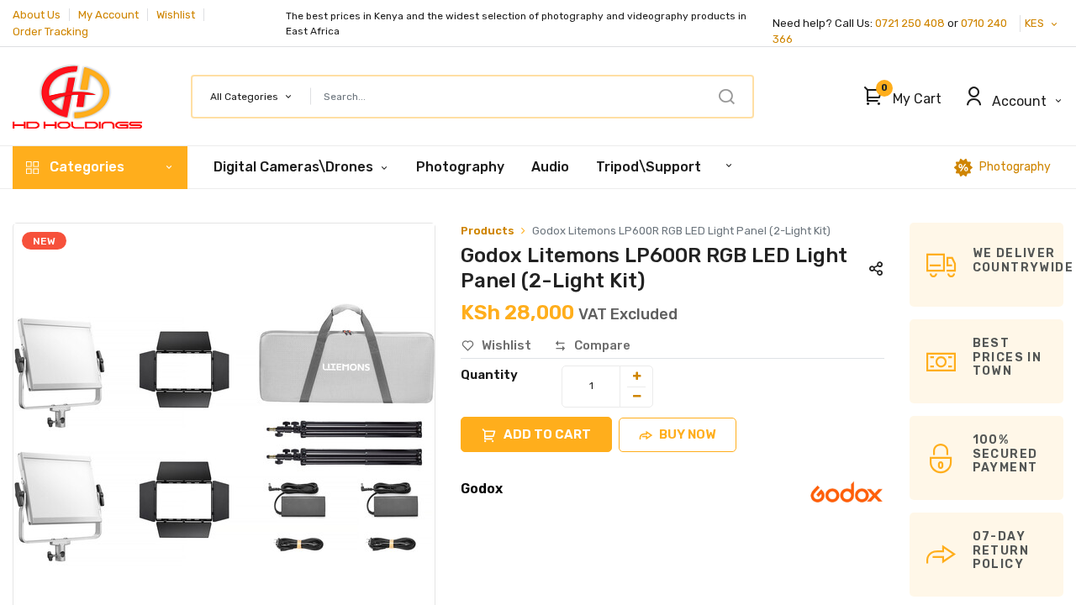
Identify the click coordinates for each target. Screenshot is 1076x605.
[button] (898, 96)
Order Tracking (50, 31)
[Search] (726, 97)
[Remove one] (636, 397)
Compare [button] (602, 345)
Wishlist (175, 14)
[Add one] (636, 376)
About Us (37, 14)
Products (487, 230)
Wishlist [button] (506, 345)
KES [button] (1036, 23)
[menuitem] (460, 167)
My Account (108, 14)
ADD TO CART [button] (547, 434)
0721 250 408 (910, 23)
